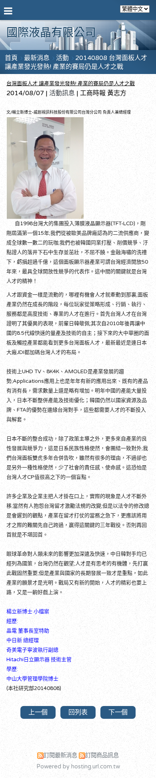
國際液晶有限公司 (51, 33)
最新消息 (37, 58)
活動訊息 (62, 93)
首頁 (11, 58)
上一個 (38, 712)
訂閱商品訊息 (102, 755)
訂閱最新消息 (60, 755)
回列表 (78, 712)
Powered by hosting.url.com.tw (78, 766)
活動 (63, 58)
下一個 (118, 712)
